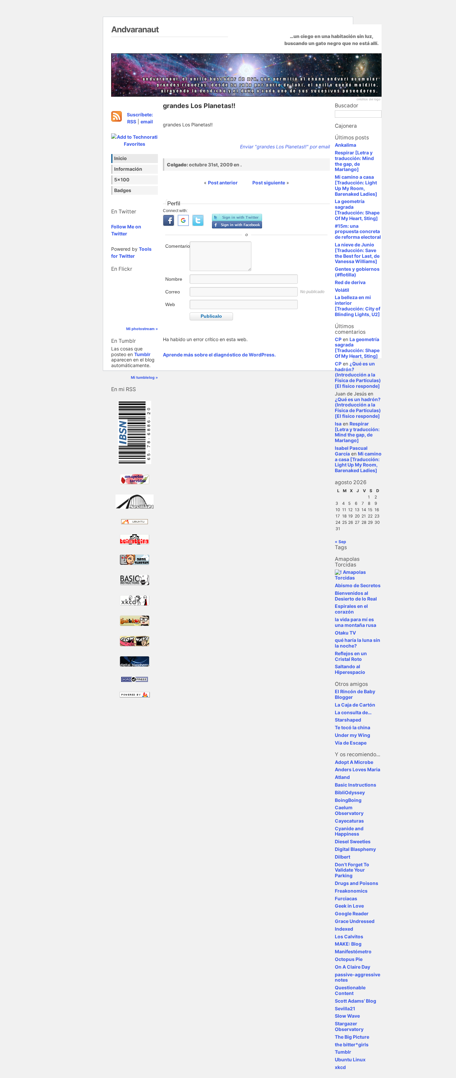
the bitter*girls (352, 1044)
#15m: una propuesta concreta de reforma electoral (358, 231)
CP (338, 339)
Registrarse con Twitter (237, 217)
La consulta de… (353, 712)
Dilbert (342, 857)
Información (128, 169)
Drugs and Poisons (356, 883)
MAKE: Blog (348, 944)
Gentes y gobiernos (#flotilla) (357, 271)
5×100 (122, 179)
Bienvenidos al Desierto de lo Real (356, 596)
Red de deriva (350, 282)
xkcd (340, 1067)
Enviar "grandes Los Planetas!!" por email (285, 146)
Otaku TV (345, 633)
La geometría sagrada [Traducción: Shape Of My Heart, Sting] (357, 209)
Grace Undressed (355, 921)
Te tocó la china (352, 727)
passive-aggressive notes (357, 977)
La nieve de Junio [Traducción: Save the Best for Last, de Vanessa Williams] (357, 253)
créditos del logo (368, 99)
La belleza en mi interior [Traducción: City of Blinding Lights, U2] (357, 305)
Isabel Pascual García (351, 450)
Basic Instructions (355, 785)
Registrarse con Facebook (237, 224)
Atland (342, 777)
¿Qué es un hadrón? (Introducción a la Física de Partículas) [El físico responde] (358, 375)
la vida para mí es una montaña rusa (355, 622)
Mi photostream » (142, 328)
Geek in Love (349, 906)
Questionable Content (350, 990)
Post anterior (223, 182)
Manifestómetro (353, 951)
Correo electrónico (176, 295)
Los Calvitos (349, 936)
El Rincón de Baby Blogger (355, 694)
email (147, 121)
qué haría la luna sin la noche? (357, 643)
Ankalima (345, 145)
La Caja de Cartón (355, 705)
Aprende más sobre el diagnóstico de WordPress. (219, 354)
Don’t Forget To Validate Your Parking (352, 870)
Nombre (173, 279)
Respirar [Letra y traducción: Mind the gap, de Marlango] (354, 161)
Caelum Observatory (349, 810)
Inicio (120, 158)
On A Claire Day (352, 967)
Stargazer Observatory (349, 1026)
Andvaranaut (135, 29)
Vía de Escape (351, 743)
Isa (338, 423)
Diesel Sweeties (353, 841)
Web (170, 304)
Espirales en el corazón (351, 609)
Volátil (342, 290)
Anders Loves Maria (357, 769)
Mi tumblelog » (144, 377)
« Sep (340, 541)
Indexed (344, 929)
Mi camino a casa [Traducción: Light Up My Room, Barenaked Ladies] (356, 185)
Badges (122, 190)
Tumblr (142, 354)
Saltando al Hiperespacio (350, 669)
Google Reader (352, 913)
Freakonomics (351, 891)
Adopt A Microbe (354, 762)
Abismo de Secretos (358, 585)
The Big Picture (352, 1037)
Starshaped (348, 720)
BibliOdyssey (350, 792)
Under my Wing (352, 735)
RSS (131, 121)
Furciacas (346, 898)
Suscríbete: (140, 114)
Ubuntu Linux (350, 1059)
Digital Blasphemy (355, 849)
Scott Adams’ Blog (355, 1001)
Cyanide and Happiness (349, 831)
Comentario (177, 246)
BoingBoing (348, 800)
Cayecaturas (349, 821)
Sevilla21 (345, 1008)
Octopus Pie (349, 959)
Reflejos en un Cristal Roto (351, 656)
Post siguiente (268, 182)
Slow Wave (347, 1016)
